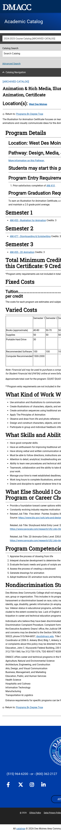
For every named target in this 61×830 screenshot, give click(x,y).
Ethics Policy (35, 812)
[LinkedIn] (43, 785)
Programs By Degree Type (29, 114)
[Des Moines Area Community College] (17, 7)
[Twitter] (20, 784)
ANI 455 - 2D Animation (22, 252)
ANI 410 (50, 185)
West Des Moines (38, 104)
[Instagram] (32, 785)
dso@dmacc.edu (45, 636)
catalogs (20, 828)
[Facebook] (9, 785)
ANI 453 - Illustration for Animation (28, 220)
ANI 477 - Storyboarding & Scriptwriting (30, 236)
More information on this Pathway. (26, 160)
